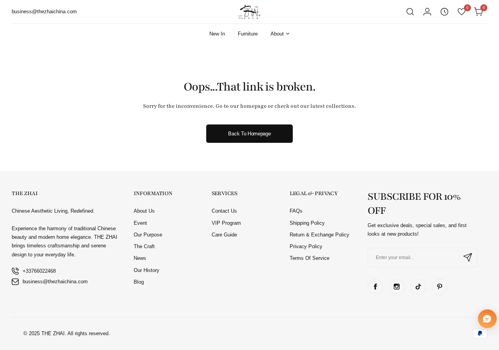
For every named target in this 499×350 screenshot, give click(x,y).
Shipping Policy (307, 223)
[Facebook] (375, 287)
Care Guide (224, 235)
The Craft (144, 246)
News (140, 258)
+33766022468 (39, 271)
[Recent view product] (444, 11)
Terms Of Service (309, 258)
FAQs (296, 211)
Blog (139, 282)
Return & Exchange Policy (319, 235)
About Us (144, 211)
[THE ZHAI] (249, 11)
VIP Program (226, 223)
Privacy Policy (306, 246)
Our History (146, 270)
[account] (427, 11)
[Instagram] (397, 287)
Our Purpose (148, 235)
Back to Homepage (249, 134)
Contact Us (224, 211)
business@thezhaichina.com (55, 281)
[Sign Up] (468, 257)
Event (140, 223)
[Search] (410, 11)
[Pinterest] (440, 287)
